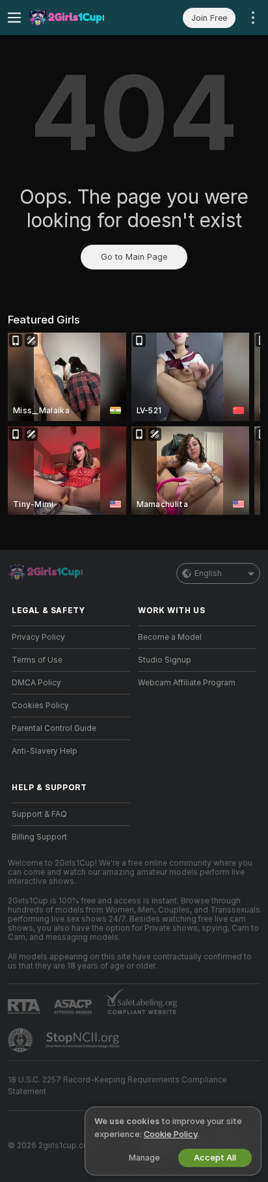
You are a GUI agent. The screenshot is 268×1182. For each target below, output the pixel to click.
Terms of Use (37, 660)
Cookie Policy (170, 1134)
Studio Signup (164, 660)
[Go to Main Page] (81, 17)
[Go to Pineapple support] (21, 1040)
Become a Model (170, 637)
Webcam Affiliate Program (186, 682)
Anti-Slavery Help (44, 751)
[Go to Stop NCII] (84, 1040)
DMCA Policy (36, 682)
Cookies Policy (40, 705)
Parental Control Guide (54, 728)
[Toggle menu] (14, 17)
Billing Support (39, 837)
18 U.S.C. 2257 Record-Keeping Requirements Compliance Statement (117, 1085)
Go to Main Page (134, 257)
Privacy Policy (38, 637)
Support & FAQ (39, 814)
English (208, 573)
